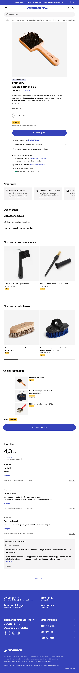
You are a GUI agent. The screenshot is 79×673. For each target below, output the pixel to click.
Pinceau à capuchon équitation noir (54, 284)
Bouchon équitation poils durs (16, 348)
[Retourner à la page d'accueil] (37, 8)
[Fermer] (73, 2)
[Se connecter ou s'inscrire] (68, 8)
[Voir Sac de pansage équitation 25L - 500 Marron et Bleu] (21, 396)
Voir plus (8, 561)
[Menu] (6, 8)
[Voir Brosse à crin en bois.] (21, 383)
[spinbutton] (19, 115)
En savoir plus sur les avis (12, 459)
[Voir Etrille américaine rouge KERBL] (21, 409)
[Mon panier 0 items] (73, 8)
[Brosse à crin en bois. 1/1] (39, 49)
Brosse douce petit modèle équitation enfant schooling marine (55, 349)
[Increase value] (24, 115)
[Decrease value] (14, 115)
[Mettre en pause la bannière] (70, 2)
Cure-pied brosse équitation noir (17, 284)
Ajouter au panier (39, 133)
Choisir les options (39, 427)
